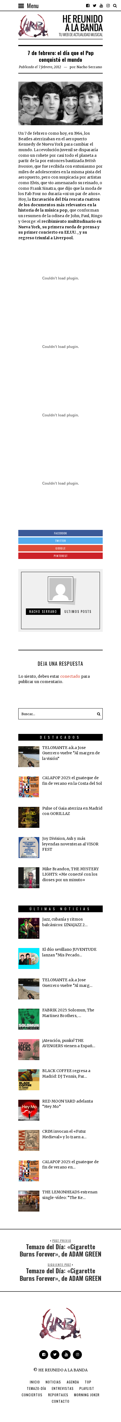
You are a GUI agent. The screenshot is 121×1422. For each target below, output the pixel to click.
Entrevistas (63, 1388)
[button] (97, 713)
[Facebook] (87, 5)
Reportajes (58, 1394)
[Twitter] (94, 5)
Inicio (35, 1382)
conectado (70, 676)
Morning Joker (87, 1394)
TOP (88, 1382)
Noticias (53, 1382)
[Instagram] (108, 5)
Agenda (73, 1382)
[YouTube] (101, 5)
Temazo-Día (36, 1388)
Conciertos (32, 1394)
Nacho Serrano (89, 67)
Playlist (86, 1388)
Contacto (61, 1401)
